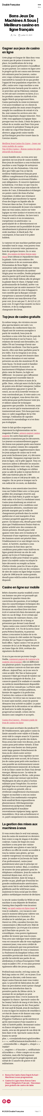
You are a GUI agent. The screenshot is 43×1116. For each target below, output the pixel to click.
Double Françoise (11, 5)
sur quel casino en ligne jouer (21, 908)
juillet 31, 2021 (26, 35)
